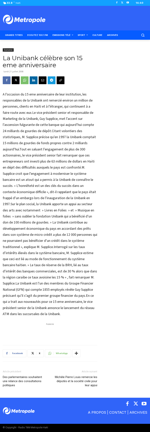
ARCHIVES (138, 412)
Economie (8, 50)
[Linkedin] (34, 80)
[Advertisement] (50, 332)
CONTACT (117, 412)
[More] (76, 353)
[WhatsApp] (25, 80)
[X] (122, 3)
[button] (142, 35)
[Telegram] (51, 80)
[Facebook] (117, 3)
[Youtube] (127, 3)
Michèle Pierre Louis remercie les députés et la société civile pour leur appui (76, 381)
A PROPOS (97, 412)
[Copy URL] (60, 80)
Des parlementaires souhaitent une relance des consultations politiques (22, 381)
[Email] (42, 80)
